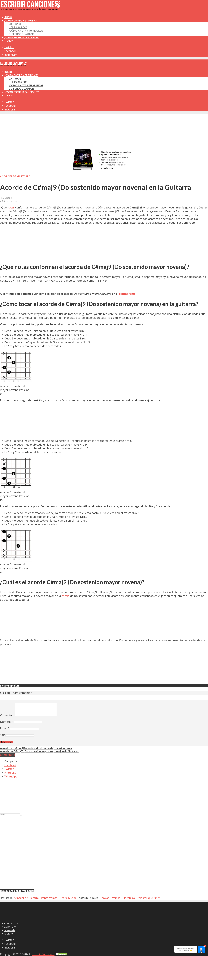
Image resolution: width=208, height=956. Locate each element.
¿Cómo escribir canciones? (21, 37)
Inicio (8, 72)
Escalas (105, 898)
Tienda (8, 40)
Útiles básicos (18, 27)
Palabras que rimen (149, 898)
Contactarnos (12, 923)
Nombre (6, 722)
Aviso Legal (10, 927)
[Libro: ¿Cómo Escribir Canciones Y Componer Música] (104, 170)
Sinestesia (129, 898)
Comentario (7, 715)
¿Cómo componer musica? (21, 75)
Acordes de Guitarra (15, 176)
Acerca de (9, 930)
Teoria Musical (68, 898)
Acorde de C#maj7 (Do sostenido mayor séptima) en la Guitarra (39, 751)
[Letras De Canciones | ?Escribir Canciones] (30, 8)
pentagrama (127, 294)
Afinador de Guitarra (26, 898)
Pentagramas (49, 898)
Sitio (3, 735)
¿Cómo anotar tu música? (26, 30)
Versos (116, 898)
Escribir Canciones (43, 954)
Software (15, 24)
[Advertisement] (39, 17)
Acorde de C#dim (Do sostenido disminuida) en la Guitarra (36, 748)
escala (65, 596)
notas (11, 207)
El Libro (8, 933)
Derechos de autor (21, 34)
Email (4, 728)
